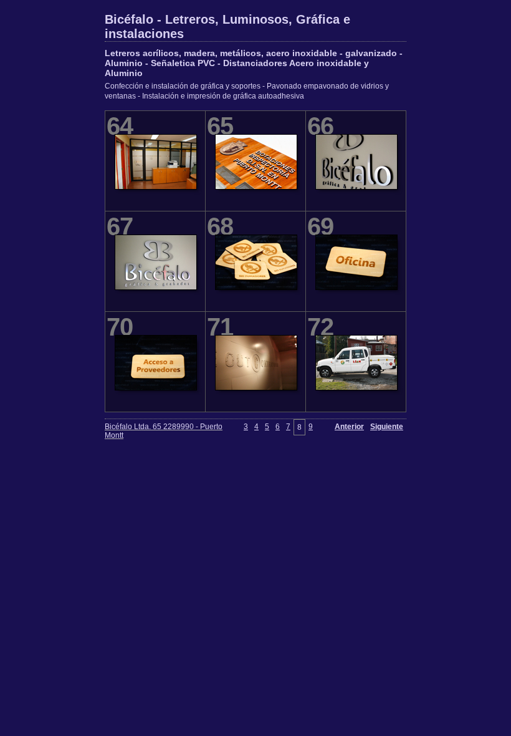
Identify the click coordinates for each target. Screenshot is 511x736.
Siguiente (386, 426)
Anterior (349, 426)
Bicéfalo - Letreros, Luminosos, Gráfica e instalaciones (227, 26)
